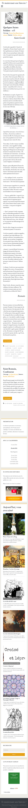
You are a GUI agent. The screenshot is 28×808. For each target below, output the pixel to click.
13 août (7, 354)
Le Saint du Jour (13, 374)
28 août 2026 (14, 448)
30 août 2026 (14, 457)
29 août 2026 (14, 455)
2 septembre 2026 (14, 463)
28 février (8, 403)
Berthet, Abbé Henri (8, 376)
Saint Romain (15, 350)
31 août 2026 (14, 459)
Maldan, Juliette (17, 35)
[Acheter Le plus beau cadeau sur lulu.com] (14, 778)
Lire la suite (8, 341)
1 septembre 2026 (14, 461)
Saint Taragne (10, 346)
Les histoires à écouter (14, 498)
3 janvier (8, 348)
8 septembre (19, 352)
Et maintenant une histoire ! (14, 3)
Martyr (14, 354)
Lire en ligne (7, 792)
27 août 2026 (14, 444)
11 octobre (20, 346)
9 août (14, 348)
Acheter (12, 788)
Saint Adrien (9, 352)
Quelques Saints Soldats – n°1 (14, 18)
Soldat (16, 356)
